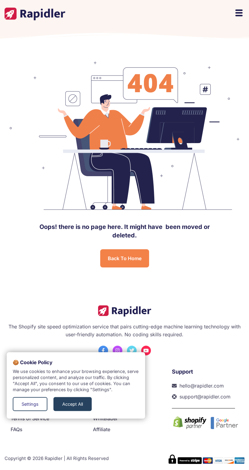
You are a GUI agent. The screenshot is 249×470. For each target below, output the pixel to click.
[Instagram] (117, 350)
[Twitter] (132, 350)
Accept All (72, 404)
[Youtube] (146, 350)
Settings (30, 404)
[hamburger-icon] (238, 14)
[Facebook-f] (103, 350)
